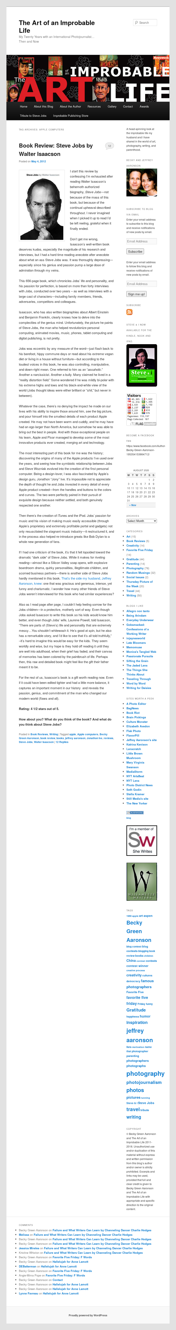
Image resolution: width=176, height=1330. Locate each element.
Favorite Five (135, 992)
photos (135, 1090)
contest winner (137, 966)
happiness (132, 1016)
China (131, 960)
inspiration (137, 1022)
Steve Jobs (26, 742)
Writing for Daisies (138, 688)
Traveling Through (138, 679)
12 (109, 146)
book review (47, 738)
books (60, 738)
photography (145, 1073)
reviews (108, 738)
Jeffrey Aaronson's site (141, 740)
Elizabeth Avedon (138, 726)
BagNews (132, 708)
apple (72, 734)
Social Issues (135, 577)
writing (133, 1116)
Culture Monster (137, 722)
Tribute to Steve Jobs (33, 116)
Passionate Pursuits (139, 656)
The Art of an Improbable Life (57, 26)
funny (149, 1004)
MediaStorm (134, 772)
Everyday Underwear (140, 620)
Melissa (24, 1235)
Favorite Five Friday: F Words (72, 1257)
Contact (128, 106)
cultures (147, 975)
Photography (135, 568)
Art (128, 536)
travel (133, 1109)
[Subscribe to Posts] (129, 314)
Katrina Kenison (137, 744)
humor (145, 1016)
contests (151, 961)
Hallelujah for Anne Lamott (70, 1262)
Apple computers (87, 734)
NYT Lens (132, 781)
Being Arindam (136, 615)
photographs (136, 1065)
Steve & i (131, 1103)
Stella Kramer (135, 794)
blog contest (133, 946)
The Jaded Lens (136, 665)
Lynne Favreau (28, 1293)
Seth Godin (133, 790)
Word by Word (136, 683)
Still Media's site (137, 799)
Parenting (132, 564)
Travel (130, 591)
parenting (132, 1056)
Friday (141, 1004)
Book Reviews (39, 734)
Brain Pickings (136, 717)
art (141, 915)
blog (128, 817)
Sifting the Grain (137, 661)
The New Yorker (136, 803)
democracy (133, 981)
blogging (143, 951)
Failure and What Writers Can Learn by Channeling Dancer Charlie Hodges (102, 1230)
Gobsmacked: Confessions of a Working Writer (137, 629)
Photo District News (139, 785)
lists (129, 1047)
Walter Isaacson (44, 742)
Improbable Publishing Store (70, 116)
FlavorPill (132, 735)
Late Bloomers (136, 643)
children (148, 955)
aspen (148, 915)
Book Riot (133, 713)
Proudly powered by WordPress (88, 1315)
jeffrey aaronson (75, 738)
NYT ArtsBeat (135, 776)
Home (23, 106)
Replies (62, 742)
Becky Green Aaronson (138, 931)
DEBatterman (27, 1266)
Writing (53, 734)
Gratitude (132, 559)
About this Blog (43, 106)
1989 (129, 916)
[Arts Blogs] (135, 813)
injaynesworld (135, 638)
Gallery (112, 106)
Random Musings (138, 573)
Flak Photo (133, 731)
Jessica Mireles (29, 1248)
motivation (138, 1047)
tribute (144, 1110)
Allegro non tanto (138, 611)
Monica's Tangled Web (141, 652)
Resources (94, 106)
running (145, 1097)
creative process (135, 970)
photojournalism (144, 1082)
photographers (137, 1060)
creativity (134, 975)
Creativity (132, 545)
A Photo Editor (136, 704)
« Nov (132, 505)
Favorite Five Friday (139, 550)
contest (141, 960)
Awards (144, 106)
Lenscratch (133, 749)
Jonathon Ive (94, 738)
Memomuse (134, 647)
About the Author (70, 106)
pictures (133, 1097)
